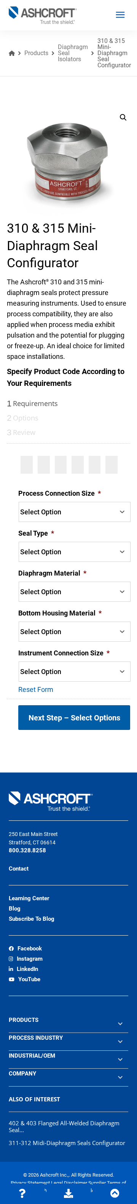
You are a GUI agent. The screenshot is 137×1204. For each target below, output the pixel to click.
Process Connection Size (59, 493)
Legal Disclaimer (69, 1183)
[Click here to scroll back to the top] (115, 1193)
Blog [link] (15, 908)
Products (36, 53)
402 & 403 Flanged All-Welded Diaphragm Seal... (64, 1126)
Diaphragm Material (52, 573)
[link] (25, 949)
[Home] (12, 53)
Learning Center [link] (29, 898)
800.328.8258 (27, 850)
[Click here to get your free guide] (68, 1193)
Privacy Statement (31, 1183)
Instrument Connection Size (64, 653)
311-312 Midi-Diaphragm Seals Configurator (67, 1143)
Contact (19, 868)
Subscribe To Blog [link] (31, 918)
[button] (123, 117)
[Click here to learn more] (22, 1194)
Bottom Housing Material (60, 613)
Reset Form (35, 689)
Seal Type (36, 533)
